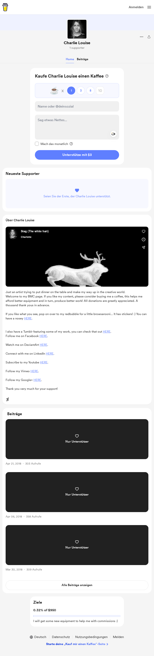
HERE (28, 318)
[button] (149, 7)
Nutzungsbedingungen (91, 637)
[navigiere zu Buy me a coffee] (5, 7)
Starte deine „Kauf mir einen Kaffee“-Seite (75, 644)
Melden (118, 637)
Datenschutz (61, 637)
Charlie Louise (77, 42)
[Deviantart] (8, 399)
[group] (77, 444)
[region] (77, 116)
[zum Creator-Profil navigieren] (77, 29)
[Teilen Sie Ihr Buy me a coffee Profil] (149, 37)
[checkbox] (51, 143)
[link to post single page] (77, 443)
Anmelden (136, 7)
